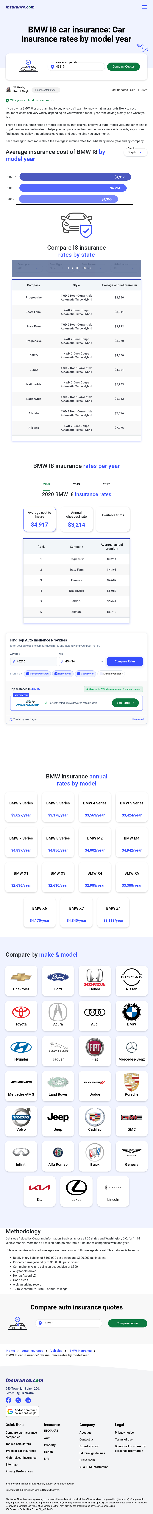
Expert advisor (89, 1446)
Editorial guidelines (92, 1453)
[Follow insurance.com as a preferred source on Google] (76, 1411)
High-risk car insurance (21, 1457)
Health (48, 1452)
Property (50, 1445)
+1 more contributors (44, 90)
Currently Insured (39, 673)
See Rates (123, 703)
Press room (87, 1460)
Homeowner (64, 673)
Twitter (18, 1399)
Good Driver (87, 673)
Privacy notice (124, 1432)
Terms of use (124, 1439)
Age (61, 654)
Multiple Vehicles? (113, 673)
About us (85, 1432)
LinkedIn (28, 1399)
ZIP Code (15, 654)
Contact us (86, 1439)
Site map (12, 1464)
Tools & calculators (18, 1444)
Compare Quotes (124, 66)
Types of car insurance (21, 1451)
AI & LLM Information (93, 1467)
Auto (47, 1438)
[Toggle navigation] (144, 7)
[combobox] (135, 152)
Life (46, 1459)
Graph (132, 152)
